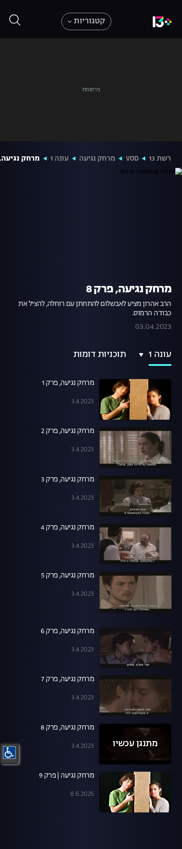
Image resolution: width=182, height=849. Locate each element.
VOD (132, 159)
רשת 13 (160, 159)
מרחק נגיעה (97, 159)
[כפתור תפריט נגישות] (9, 752)
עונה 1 (59, 159)
